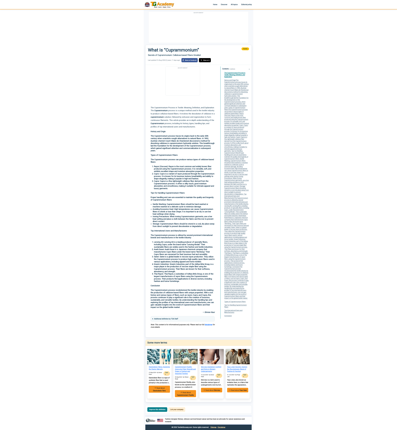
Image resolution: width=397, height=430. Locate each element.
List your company (176, 409)
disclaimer (208, 325)
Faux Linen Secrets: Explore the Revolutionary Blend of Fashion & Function (237, 369)
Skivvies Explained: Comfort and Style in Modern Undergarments (211, 369)
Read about (159, 389)
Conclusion (228, 316)
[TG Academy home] (160, 4)
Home (215, 4)
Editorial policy (246, 4)
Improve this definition (157, 409)
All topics (234, 4)
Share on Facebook (190, 60)
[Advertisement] (198, 28)
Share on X (206, 60)
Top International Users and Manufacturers (233, 311)
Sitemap (213, 427)
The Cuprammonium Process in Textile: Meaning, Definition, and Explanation (234, 75)
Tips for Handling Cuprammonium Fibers (235, 306)
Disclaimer (221, 427)
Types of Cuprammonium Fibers (235, 301)
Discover (224, 4)
